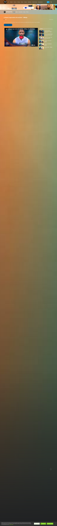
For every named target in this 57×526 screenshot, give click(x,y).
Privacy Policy (11, 524)
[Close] (56, 524)
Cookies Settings (36, 523)
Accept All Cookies (50, 523)
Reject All (43, 523)
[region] (28, 523)
